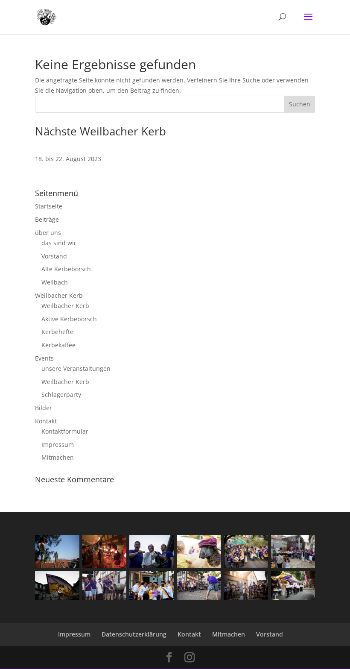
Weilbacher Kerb (59, 295)
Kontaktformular (64, 431)
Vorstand (54, 256)
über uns (48, 233)
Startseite (48, 206)
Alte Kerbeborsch (66, 269)
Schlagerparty (61, 394)
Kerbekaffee (58, 345)
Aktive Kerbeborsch (69, 319)
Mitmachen (57, 457)
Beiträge (47, 219)
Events (44, 358)
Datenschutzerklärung (134, 634)
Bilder (43, 408)
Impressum (57, 444)
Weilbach (54, 282)
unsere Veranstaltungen (76, 368)
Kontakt (46, 421)
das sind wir (58, 243)
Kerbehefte (57, 332)
